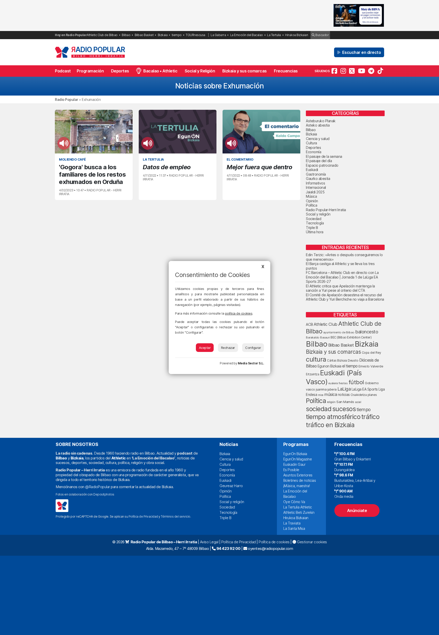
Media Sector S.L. (251, 363)
